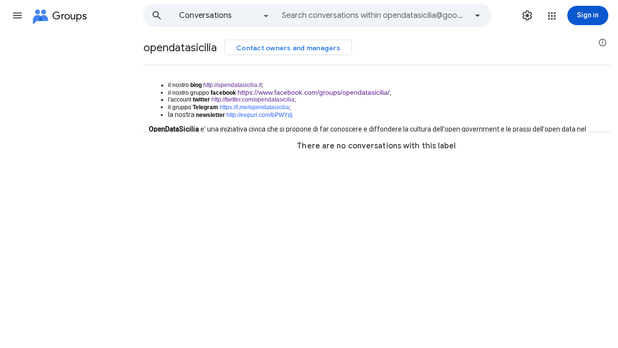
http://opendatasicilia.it (232, 85)
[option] (224, 15)
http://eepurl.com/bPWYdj (259, 115)
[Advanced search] (477, 15)
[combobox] (374, 15)
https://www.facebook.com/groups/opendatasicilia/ (314, 92)
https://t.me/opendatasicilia (254, 107)
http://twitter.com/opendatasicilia (253, 99)
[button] (17, 15)
